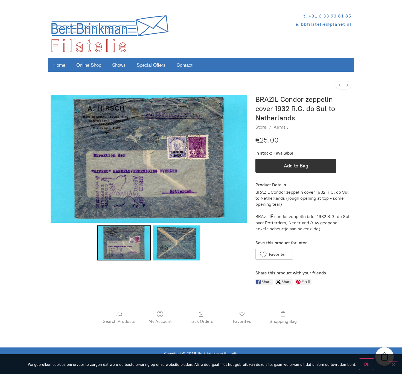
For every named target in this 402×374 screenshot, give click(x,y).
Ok (366, 364)
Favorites (242, 321)
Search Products (119, 321)
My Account (160, 321)
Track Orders (201, 321)
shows (119, 64)
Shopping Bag (283, 321)
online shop (88, 64)
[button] (274, 254)
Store (260, 127)
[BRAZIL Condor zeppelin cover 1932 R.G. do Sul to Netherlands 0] (124, 242)
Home (59, 64)
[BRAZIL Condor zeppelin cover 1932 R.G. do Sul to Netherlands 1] (176, 242)
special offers (151, 64)
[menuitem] (339, 85)
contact (185, 64)
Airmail (281, 127)
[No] (393, 363)
